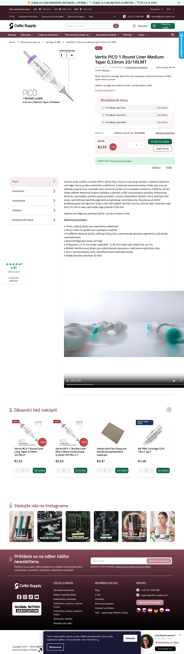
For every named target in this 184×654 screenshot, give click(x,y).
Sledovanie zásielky (63, 618)
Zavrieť (116, 168)
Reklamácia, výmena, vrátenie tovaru (68, 605)
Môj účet (142, 26)
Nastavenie (55, 647)
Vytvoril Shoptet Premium (25, 650)
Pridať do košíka (160, 142)
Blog (91, 16)
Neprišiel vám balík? (63, 623)
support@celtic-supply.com (154, 595)
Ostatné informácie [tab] (22, 220)
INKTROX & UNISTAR (121, 3)
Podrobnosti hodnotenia (136, 67)
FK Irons (105, 70)
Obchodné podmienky (64, 590)
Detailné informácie (104, 90)
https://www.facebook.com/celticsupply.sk (19, 597)
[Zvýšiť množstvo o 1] (141, 145)
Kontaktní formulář (150, 602)
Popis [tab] (15, 181)
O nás (11, 16)
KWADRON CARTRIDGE (61, 3)
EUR (168, 9)
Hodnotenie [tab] (18, 201)
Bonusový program (76, 16)
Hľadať (116, 26)
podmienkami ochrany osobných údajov (133, 566)
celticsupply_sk (25, 597)
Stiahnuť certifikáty (104, 608)
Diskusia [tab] (16, 210)
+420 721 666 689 (150, 590)
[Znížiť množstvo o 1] (131, 145)
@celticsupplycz (31, 597)
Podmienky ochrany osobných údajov (68, 612)
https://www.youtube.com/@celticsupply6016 (36, 597)
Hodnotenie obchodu (28, 16)
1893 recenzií (13, 271)
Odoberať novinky (159, 561)
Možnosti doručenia (165, 132)
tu (98, 639)
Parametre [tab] (18, 191)
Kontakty (99, 599)
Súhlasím (130, 638)
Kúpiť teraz (162, 149)
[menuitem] (12, 35)
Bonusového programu (121, 160)
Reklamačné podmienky (65, 599)
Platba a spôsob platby (65, 594)
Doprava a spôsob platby (53, 16)
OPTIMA (81, 3)
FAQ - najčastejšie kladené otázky (111, 612)
